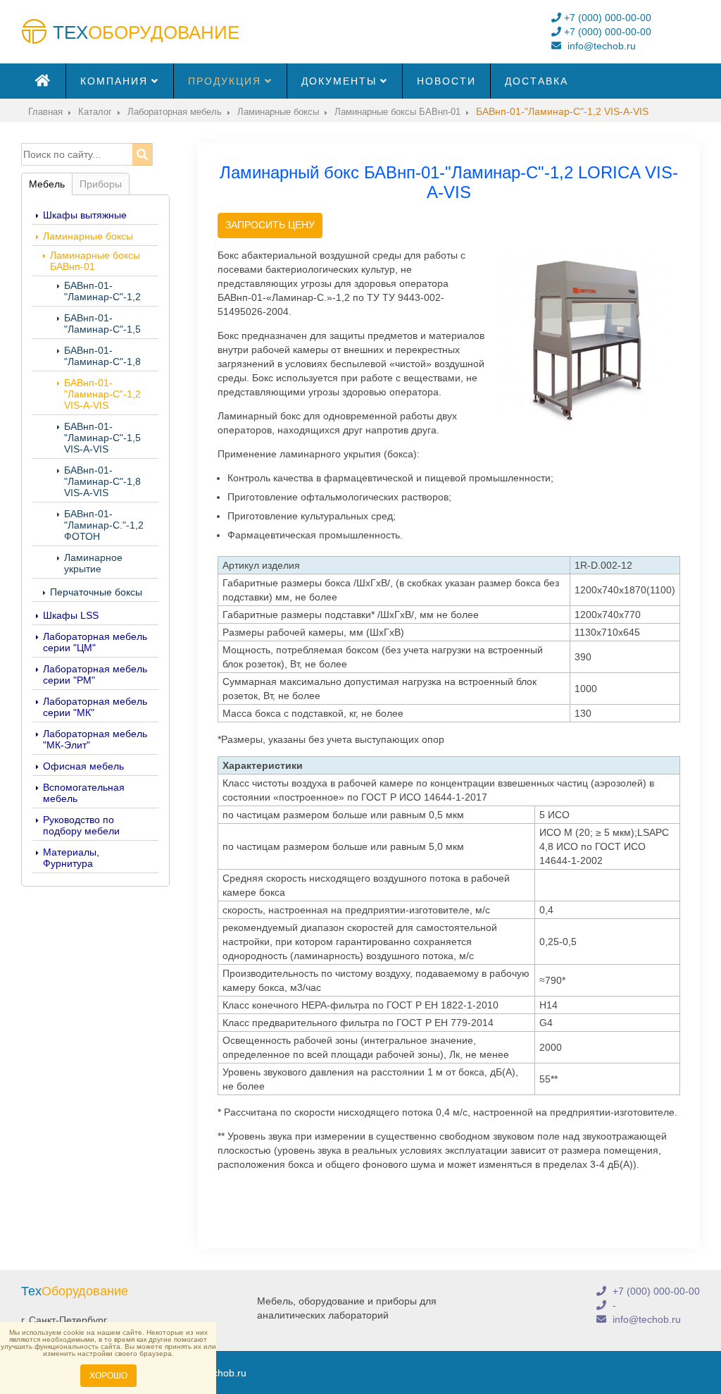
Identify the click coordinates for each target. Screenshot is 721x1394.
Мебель (47, 184)
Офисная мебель (83, 766)
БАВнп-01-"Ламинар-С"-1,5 (102, 323)
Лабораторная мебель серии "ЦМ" (95, 642)
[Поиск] (142, 154)
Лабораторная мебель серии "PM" (95, 674)
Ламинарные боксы (88, 236)
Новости (446, 81)
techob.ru (225, 1372)
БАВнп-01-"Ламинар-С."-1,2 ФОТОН (104, 525)
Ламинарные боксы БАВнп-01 (95, 260)
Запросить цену (270, 224)
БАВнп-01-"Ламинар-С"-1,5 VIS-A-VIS (102, 438)
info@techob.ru (600, 45)
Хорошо (108, 1376)
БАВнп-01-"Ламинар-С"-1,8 (102, 356)
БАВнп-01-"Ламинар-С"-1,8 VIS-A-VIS (102, 481)
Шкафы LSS (71, 615)
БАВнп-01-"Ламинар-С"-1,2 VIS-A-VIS (102, 394)
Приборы (101, 184)
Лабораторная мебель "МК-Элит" (95, 739)
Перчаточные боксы (96, 592)
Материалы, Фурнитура (71, 857)
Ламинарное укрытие (93, 563)
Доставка (536, 81)
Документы (339, 81)
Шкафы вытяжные (85, 215)
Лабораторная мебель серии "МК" (95, 707)
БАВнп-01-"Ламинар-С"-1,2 (102, 291)
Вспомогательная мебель (84, 793)
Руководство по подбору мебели (81, 825)
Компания (114, 81)
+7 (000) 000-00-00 (606, 17)
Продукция (224, 81)
